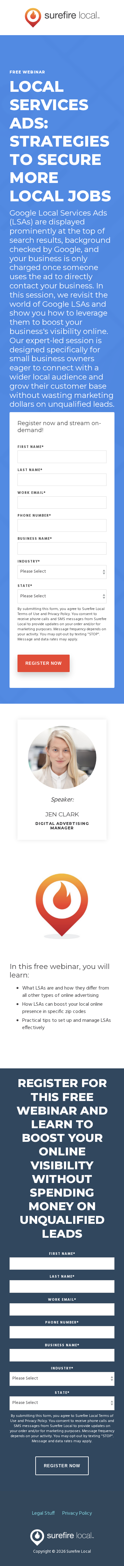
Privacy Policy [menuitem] (77, 1513)
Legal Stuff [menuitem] (43, 1513)
